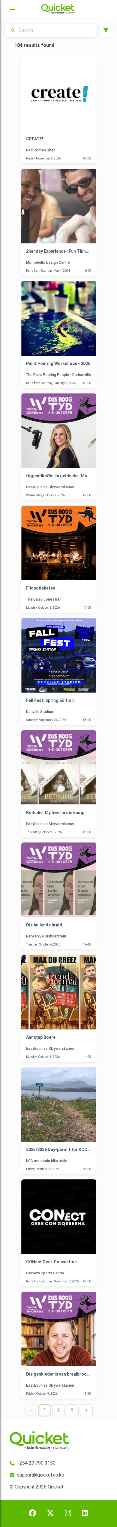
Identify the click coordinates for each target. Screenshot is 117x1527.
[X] (50, 1513)
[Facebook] (32, 1513)
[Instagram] (68, 1513)
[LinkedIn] (85, 1513)
